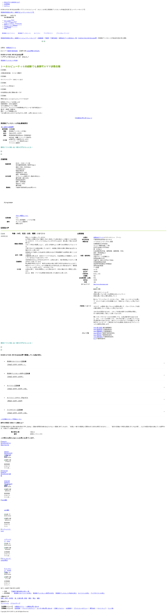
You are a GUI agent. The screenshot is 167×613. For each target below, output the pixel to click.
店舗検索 (40, 38)
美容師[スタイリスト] (8, 33)
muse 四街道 (97, 335)
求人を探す (9, 21)
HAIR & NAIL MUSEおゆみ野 (87, 38)
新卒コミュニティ (13, 24)
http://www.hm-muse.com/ (101, 284)
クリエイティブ (15, 603)
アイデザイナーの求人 (98, 593)
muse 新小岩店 (98, 327)
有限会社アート (11, 47)
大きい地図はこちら (22, 215)
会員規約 (69, 608)
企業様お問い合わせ (32, 606)
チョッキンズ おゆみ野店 (7, 570)
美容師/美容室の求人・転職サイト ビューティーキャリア (18, 38)
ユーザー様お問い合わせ (44, 608)
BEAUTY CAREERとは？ (12, 2)
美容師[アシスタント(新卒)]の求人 (43, 593)
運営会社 (92, 608)
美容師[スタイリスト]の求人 (22, 593)
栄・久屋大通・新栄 (21, 598)
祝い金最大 (7, 127)
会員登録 (7, 4)
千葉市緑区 (53, 38)
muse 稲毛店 (97, 333)
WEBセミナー (10, 26)
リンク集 (110, 608)
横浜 (30, 598)
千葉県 (47, 38)
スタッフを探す (10, 23)
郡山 (34, 598)
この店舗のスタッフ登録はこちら (11, 419)
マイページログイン (28, 608)
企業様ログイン (19, 606)
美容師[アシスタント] (24, 33)
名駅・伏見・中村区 (7, 598)
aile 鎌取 (6, 510)
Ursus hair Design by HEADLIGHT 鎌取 (8, 483)
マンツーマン (5, 603)
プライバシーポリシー (81, 608)
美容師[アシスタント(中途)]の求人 (66, 593)
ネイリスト (37, 33)
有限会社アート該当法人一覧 (68, 38)
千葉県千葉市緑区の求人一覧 (20, 591)
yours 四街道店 (98, 336)
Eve (95, 338)
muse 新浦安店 (98, 329)
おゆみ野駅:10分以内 (33, 51)
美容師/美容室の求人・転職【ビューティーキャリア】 (17, 12)
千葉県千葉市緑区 (12, 51)
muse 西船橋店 (98, 331)
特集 (7, 28)
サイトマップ (101, 608)
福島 (38, 598)
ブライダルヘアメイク (62, 33)
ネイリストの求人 (83, 593)
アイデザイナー (48, 33)
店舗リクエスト (59, 608)
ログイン (7, 6)
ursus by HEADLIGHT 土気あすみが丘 (8, 454)
